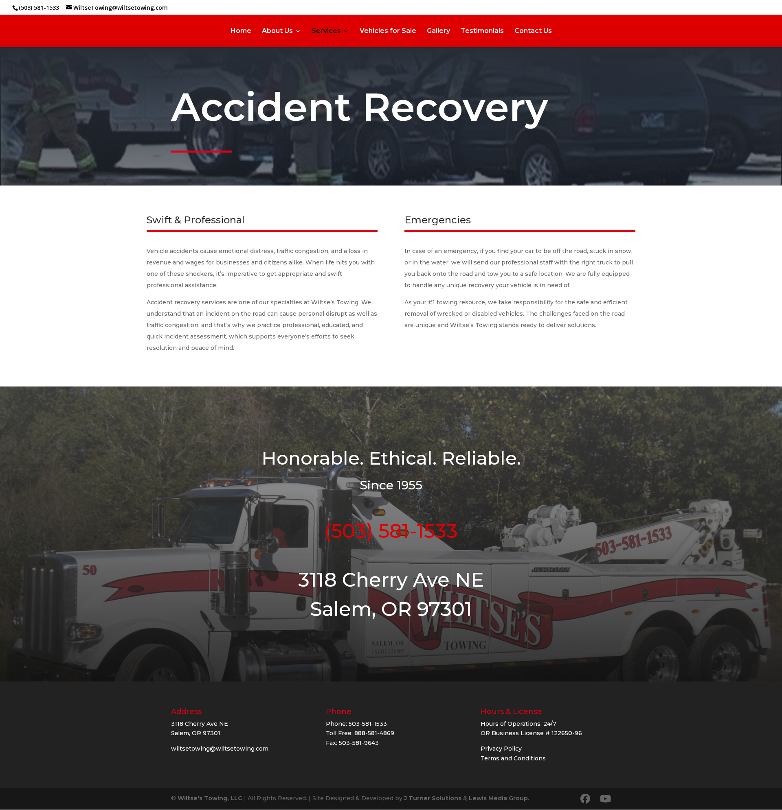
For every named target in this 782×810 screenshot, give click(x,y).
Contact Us (533, 31)
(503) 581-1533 (39, 7)
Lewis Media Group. (499, 798)
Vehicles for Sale (388, 31)
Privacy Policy (501, 748)
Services (326, 31)
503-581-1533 (368, 723)
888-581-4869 (374, 733)
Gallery (438, 31)
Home (241, 31)
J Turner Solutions (432, 798)
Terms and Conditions (513, 758)
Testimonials (482, 31)
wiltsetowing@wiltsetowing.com (219, 748)
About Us (277, 31)
